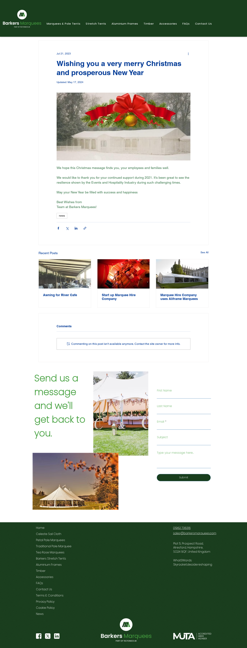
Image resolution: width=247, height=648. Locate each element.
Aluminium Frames (48, 565)
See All (204, 252)
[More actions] (188, 53)
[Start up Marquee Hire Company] (123, 274)
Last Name (164, 406)
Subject (162, 437)
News (40, 614)
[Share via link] (85, 228)
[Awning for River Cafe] (65, 274)
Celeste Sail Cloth (48, 534)
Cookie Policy (45, 608)
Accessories (44, 577)
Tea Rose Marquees (48, 552)
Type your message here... (175, 452)
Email (160, 421)
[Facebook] (38, 636)
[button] (63, 23)
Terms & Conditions (48, 595)
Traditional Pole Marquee (48, 546)
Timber (41, 571)
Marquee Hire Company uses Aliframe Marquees (179, 297)
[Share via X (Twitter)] (67, 228)
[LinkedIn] (56, 636)
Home (40, 528)
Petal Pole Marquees (48, 540)
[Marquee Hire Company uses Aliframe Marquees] (182, 274)
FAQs (39, 583)
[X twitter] (47, 636)
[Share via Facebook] (58, 228)
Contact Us (44, 589)
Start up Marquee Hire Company (119, 297)
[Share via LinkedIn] (76, 228)
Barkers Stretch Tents (48, 558)
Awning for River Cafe (60, 295)
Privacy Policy (45, 602)
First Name (164, 390)
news (62, 215)
